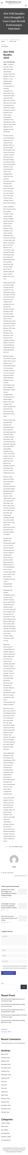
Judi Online (4, 1126)
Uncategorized (5, 1140)
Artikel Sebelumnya (8, 872)
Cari (2, 983)
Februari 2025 (5, 1098)
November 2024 (6, 1109)
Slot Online (4, 46)
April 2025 (4, 1092)
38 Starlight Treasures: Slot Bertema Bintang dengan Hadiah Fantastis (9, 906)
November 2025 (6, 1068)
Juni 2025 (4, 1085)
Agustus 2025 (5, 1078)
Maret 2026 (4, 1054)
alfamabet (4, 1029)
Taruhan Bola (5, 1133)
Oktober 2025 (5, 1071)
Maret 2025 (4, 1095)
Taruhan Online (6, 1137)
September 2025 (6, 1075)
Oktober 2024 (5, 1112)
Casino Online (5, 1123)
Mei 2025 (4, 1088)
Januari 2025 (5, 1102)
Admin (2, 41)
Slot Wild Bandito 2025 (15, 846)
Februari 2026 (5, 1058)
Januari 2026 (5, 1061)
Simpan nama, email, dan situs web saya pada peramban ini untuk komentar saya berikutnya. (15, 967)
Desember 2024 (6, 1105)
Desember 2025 (6, 1064)
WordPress (19, 1151)
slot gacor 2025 (6, 1032)
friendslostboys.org (13, 2)
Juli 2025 (4, 1081)
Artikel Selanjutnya (19, 875)
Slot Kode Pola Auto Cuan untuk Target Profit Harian (9, 918)
